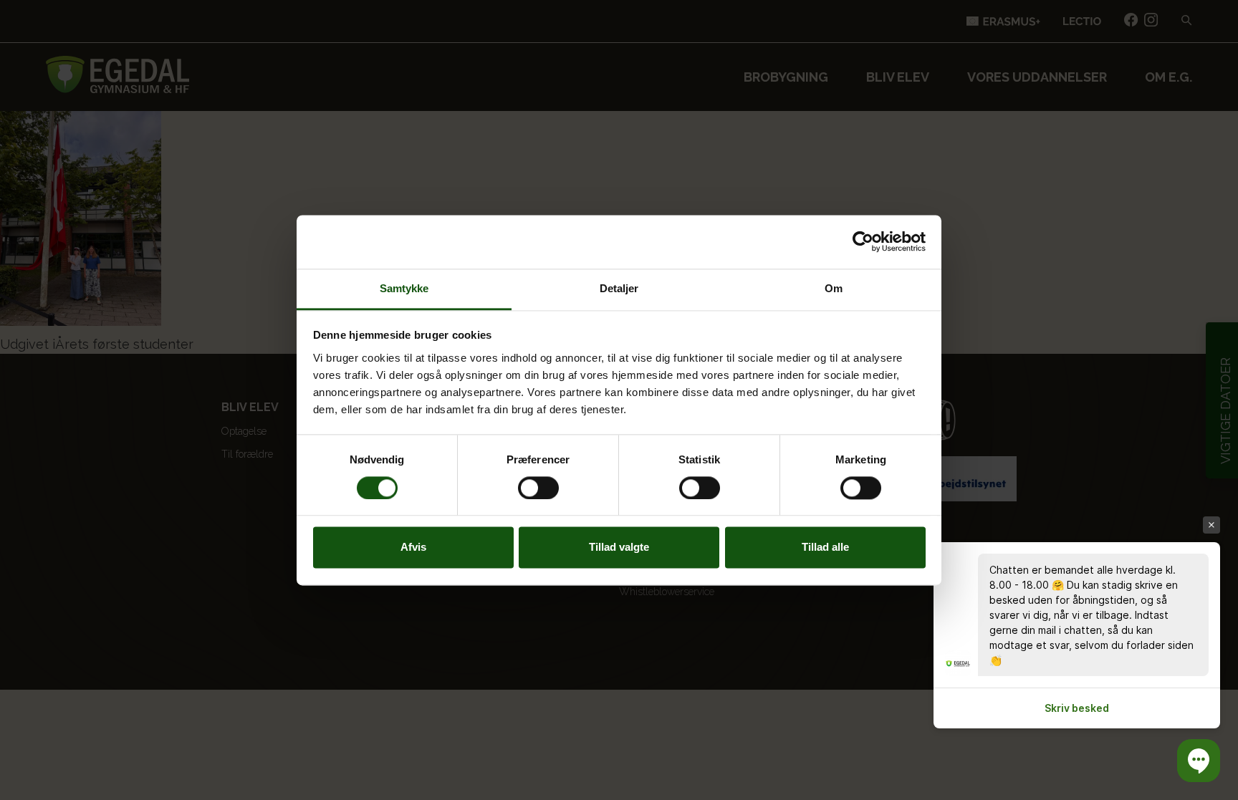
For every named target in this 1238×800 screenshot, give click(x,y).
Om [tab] (834, 288)
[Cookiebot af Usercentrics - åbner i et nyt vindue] (863, 241)
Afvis (413, 547)
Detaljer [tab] (619, 288)
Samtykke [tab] (404, 288)
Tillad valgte (619, 547)
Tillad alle (825, 547)
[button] (1198, 760)
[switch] (538, 487)
